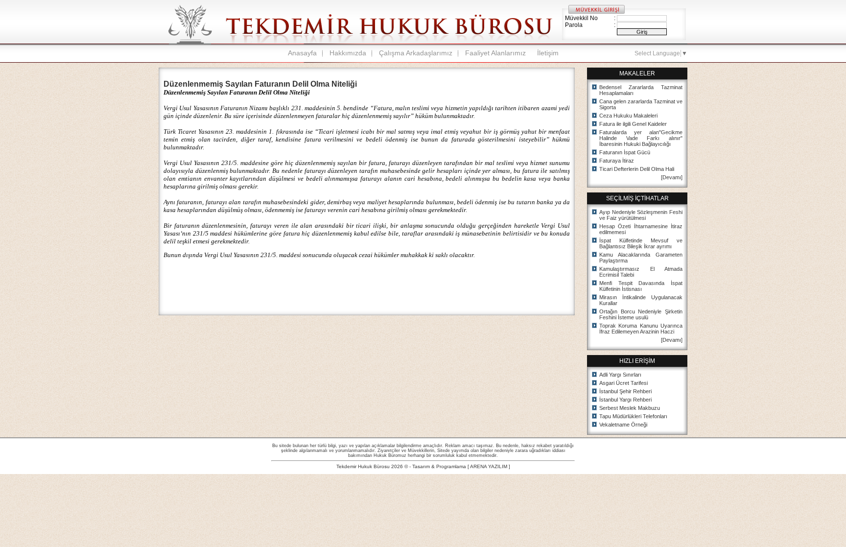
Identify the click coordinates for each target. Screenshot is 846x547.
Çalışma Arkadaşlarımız (415, 53)
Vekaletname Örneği (623, 425)
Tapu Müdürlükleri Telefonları (633, 416)
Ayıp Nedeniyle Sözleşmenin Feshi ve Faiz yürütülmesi (640, 215)
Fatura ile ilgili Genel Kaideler (633, 124)
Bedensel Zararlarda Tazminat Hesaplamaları (640, 90)
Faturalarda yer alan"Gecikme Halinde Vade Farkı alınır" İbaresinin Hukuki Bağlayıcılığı (640, 138)
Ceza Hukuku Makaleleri (628, 116)
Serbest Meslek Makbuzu (629, 408)
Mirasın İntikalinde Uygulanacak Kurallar (640, 300)
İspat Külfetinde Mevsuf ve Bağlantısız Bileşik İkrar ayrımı (640, 243)
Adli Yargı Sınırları (620, 375)
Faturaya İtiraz (616, 161)
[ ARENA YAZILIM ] (489, 466)
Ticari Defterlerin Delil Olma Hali (636, 169)
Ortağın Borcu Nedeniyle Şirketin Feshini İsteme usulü (640, 314)
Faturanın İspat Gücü (624, 152)
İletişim (548, 53)
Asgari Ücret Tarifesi (623, 383)
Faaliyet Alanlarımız (495, 53)
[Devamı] (671, 177)
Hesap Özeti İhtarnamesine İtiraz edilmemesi (640, 229)
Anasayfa (302, 53)
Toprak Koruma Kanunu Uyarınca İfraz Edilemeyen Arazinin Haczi (640, 328)
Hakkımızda (347, 53)
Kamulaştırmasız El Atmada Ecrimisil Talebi (640, 272)
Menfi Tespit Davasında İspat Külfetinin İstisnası (640, 286)
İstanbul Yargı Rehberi (625, 400)
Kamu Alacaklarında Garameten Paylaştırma (640, 257)
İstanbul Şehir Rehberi (625, 391)
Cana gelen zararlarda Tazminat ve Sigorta (640, 104)
